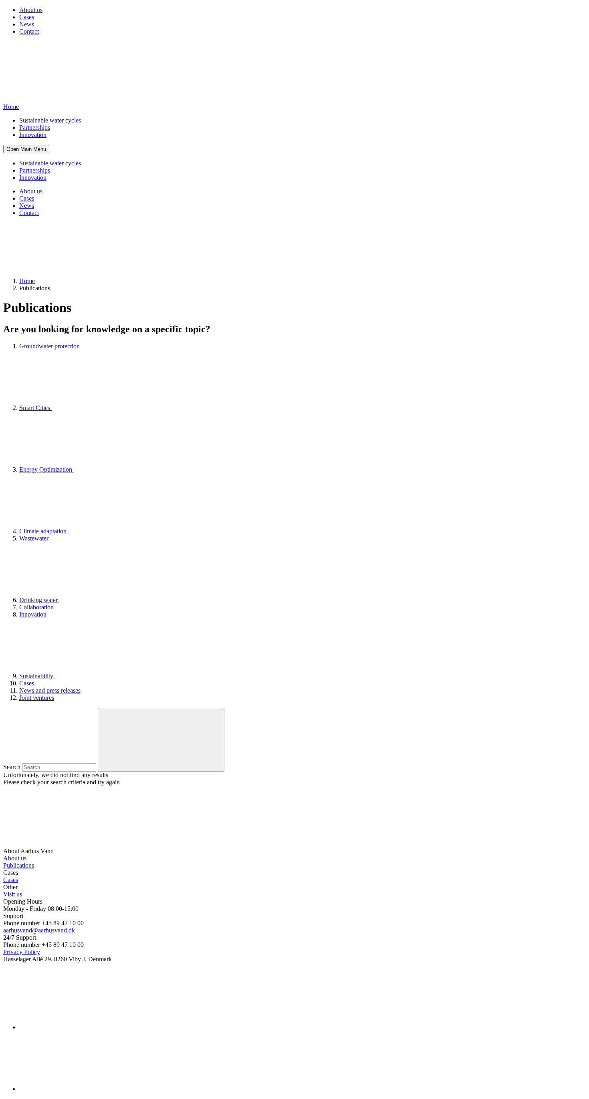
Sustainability (37, 676)
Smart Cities (35, 407)
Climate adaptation (43, 531)
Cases (26, 17)
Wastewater (33, 538)
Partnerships (34, 127)
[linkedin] (79, 1027)
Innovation (32, 134)
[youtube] (79, 1088)
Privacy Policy (21, 951)
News (26, 24)
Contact (29, 31)
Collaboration (36, 607)
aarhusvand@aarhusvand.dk (39, 930)
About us (30, 9)
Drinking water (39, 600)
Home (27, 280)
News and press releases (50, 690)
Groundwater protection (49, 346)
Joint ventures (36, 697)
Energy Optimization (46, 469)
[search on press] (161, 740)
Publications (18, 865)
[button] (26, 149)
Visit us (12, 894)
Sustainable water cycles (50, 120)
